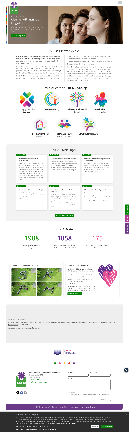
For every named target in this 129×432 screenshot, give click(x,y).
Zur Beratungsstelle (16, 36)
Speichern (95, 427)
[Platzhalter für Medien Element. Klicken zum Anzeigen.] (36, 282)
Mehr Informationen (74, 294)
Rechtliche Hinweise (49, 429)
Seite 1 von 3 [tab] (62, 43)
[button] (17, 392)
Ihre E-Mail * (93, 372)
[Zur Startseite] (14, 8)
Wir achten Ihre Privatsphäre (27, 414)
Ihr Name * (71, 372)
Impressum (20, 429)
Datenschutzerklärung (68, 423)
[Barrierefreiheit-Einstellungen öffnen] (126, 370)
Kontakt (127, 208)
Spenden (127, 227)
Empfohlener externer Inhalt (17, 320)
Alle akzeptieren (107, 427)
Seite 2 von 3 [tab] (64, 43)
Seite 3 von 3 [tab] (67, 43)
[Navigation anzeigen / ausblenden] (120, 3)
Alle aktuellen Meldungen (64, 215)
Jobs (127, 217)
